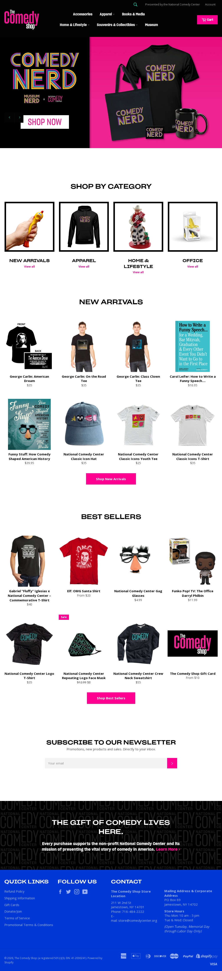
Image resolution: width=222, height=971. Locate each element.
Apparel (106, 14)
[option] (111, 92)
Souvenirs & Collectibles (116, 25)
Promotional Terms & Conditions (28, 925)
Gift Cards (11, 905)
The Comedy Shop (26, 958)
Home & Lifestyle (74, 25)
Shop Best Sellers (111, 698)
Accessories (82, 14)
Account (210, 4)
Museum (151, 25)
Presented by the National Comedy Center (172, 4)
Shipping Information (19, 898)
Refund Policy (14, 891)
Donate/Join (13, 911)
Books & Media (133, 14)
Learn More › (168, 849)
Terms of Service (17, 918)
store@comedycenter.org (137, 920)
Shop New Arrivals (111, 479)
